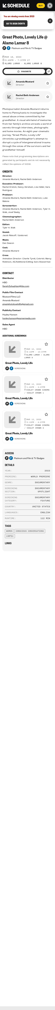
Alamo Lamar (12, 63)
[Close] (50, 20)
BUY (41, 5)
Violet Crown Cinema (38, 390)
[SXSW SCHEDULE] (16, 5)
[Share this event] (48, 71)
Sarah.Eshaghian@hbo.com (15, 286)
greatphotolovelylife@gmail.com (17, 304)
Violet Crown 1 (35, 393)
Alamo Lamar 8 (33, 63)
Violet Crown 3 (35, 428)
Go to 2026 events (15, 23)
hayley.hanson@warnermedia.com (18, 318)
